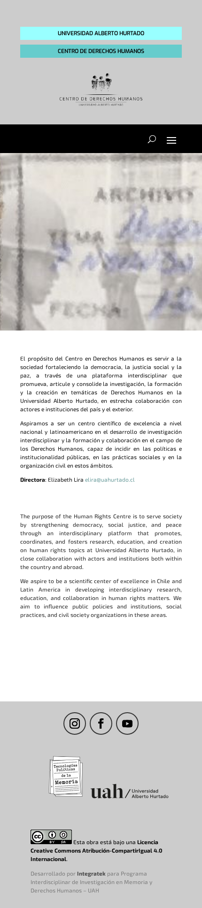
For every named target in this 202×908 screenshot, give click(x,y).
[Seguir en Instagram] (74, 723)
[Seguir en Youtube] (127, 723)
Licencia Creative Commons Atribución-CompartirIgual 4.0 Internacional (97, 850)
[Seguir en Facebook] (101, 723)
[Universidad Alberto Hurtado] (129, 798)
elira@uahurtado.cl (110, 479)
